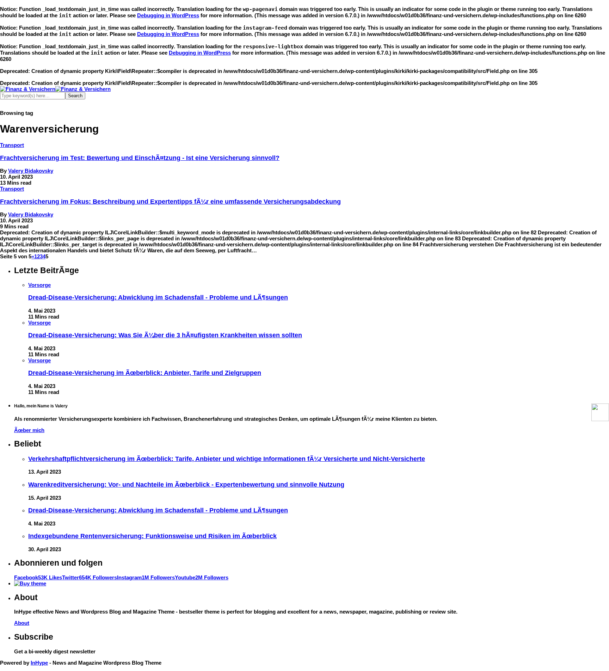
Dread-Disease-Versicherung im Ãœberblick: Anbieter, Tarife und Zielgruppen (144, 372)
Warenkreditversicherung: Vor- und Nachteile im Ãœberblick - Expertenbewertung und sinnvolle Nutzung (186, 484)
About (21, 623)
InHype (39, 663)
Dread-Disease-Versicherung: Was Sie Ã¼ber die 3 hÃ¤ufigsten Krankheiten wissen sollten (165, 335)
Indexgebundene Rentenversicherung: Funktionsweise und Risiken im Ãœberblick (152, 536)
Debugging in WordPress (168, 15)
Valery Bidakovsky (30, 171)
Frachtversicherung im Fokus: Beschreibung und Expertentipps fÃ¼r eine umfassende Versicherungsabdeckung (170, 201)
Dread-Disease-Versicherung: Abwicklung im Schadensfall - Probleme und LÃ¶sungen (158, 297)
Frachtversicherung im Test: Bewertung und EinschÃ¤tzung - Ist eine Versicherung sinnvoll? (139, 157)
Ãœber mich (29, 430)
